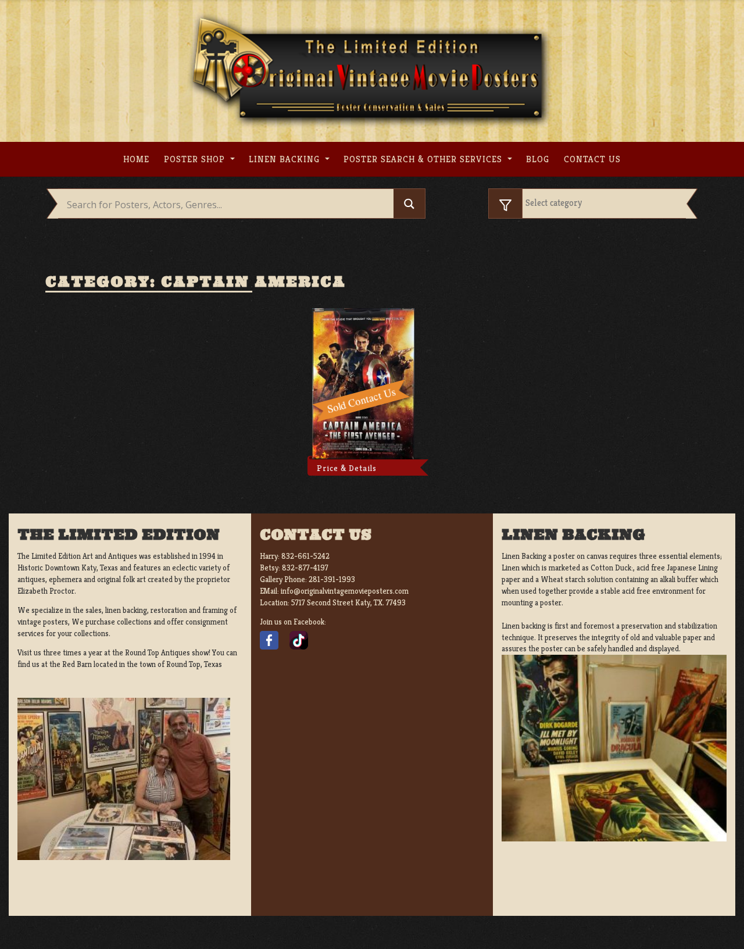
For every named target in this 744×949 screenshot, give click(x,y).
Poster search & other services (424, 159)
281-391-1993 (332, 579)
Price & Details (347, 468)
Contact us (592, 159)
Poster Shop (196, 159)
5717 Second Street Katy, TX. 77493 (348, 603)
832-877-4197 (305, 568)
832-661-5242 (305, 556)
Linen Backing (286, 159)
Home (136, 159)
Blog (537, 159)
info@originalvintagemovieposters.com (345, 591)
